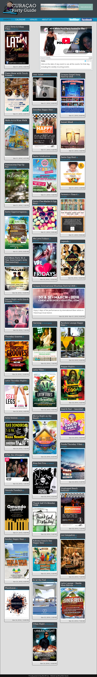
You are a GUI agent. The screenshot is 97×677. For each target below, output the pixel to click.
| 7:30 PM (21, 330)
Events (7, 19)
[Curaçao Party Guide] (20, 15)
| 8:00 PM (21, 114)
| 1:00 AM (21, 484)
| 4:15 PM (21, 158)
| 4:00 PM (76, 151)
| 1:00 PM (21, 205)
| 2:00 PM (76, 188)
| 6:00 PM (76, 360)
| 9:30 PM (49, 497)
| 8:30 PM (49, 457)
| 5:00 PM (49, 150)
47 (30, 81)
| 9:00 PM (21, 67)
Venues (33, 19)
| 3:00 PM (49, 195)
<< (3, 82)
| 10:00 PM (48, 279)
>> (43, 82)
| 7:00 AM (76, 621)
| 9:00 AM (76, 235)
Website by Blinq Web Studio (59, 676)
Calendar (20, 19)
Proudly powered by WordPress (39, 676)
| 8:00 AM (21, 252)
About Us (47, 19)
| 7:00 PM (49, 363)
